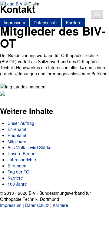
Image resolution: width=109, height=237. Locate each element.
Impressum (14, 22)
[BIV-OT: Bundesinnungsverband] (11, 3)
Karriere (73, 22)
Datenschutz (46, 22)
